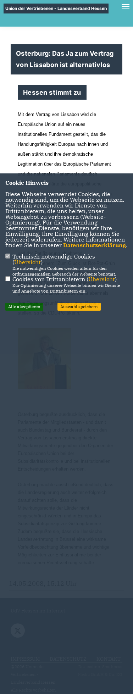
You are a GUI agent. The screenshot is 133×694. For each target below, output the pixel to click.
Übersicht (27, 262)
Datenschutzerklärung (94, 245)
